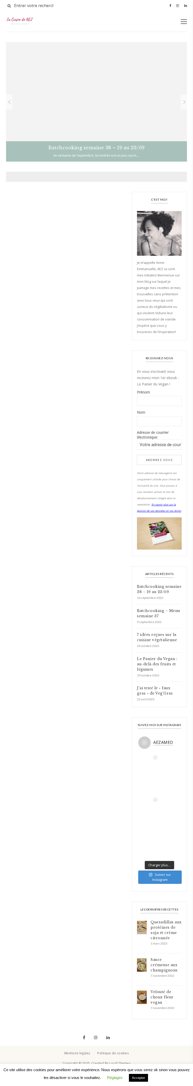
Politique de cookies (113, 1053)
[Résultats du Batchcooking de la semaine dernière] (148, 763)
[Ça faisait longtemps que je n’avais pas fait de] (169, 826)
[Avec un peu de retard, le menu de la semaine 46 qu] (169, 805)
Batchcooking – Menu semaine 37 (158, 613)
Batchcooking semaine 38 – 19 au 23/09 (159, 589)
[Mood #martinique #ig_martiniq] (148, 784)
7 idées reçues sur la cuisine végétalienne (157, 637)
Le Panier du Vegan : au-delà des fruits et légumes (157, 664)
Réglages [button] (115, 1077)
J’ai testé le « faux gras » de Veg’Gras (155, 691)
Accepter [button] (138, 1078)
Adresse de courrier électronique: (153, 435)
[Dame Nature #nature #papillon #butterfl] (148, 826)
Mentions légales (77, 1053)
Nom (141, 412)
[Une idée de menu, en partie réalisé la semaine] (169, 763)
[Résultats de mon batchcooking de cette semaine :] (148, 847)
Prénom (143, 392)
